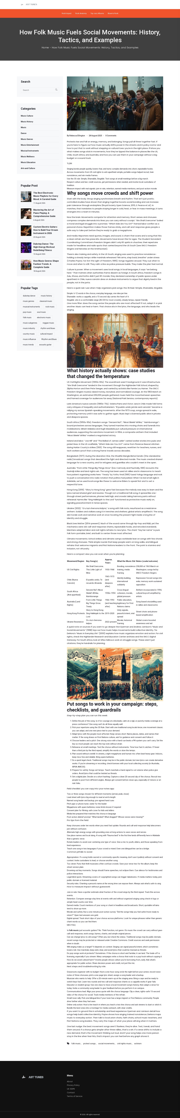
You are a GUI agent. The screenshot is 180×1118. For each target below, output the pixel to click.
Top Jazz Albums (97, 13)
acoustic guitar (45, 345)
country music (29, 334)
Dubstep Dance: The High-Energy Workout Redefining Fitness (44, 247)
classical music (46, 301)
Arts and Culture (28, 168)
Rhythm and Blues (49, 339)
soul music (41, 312)
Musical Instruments (30, 151)
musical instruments (31, 307)
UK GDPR (71, 1089)
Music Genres (27, 139)
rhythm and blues (48, 328)
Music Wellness (28, 157)
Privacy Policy (73, 1085)
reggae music (48, 323)
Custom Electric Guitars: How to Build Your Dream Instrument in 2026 (45, 230)
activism (138, 1043)
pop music (27, 312)
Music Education (28, 162)
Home (45, 47)
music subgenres (30, 323)
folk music (76, 1043)
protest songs (89, 1043)
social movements (106, 1043)
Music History (27, 122)
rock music (49, 307)
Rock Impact (66, 13)
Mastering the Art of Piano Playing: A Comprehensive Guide (44, 213)
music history (46, 296)
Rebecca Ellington (77, 136)
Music (23, 127)
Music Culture (27, 116)
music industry (29, 328)
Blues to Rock (113, 13)
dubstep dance (29, 296)
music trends (28, 345)
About (70, 1081)
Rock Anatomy (81, 13)
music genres (28, 301)
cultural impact (46, 334)
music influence (29, 339)
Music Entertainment (30, 145)
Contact (71, 1092)
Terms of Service (74, 1096)
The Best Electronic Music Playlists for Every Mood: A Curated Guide (45, 196)
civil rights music (124, 1043)
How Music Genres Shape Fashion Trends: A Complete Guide (46, 264)
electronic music (44, 317)
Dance (23, 133)
